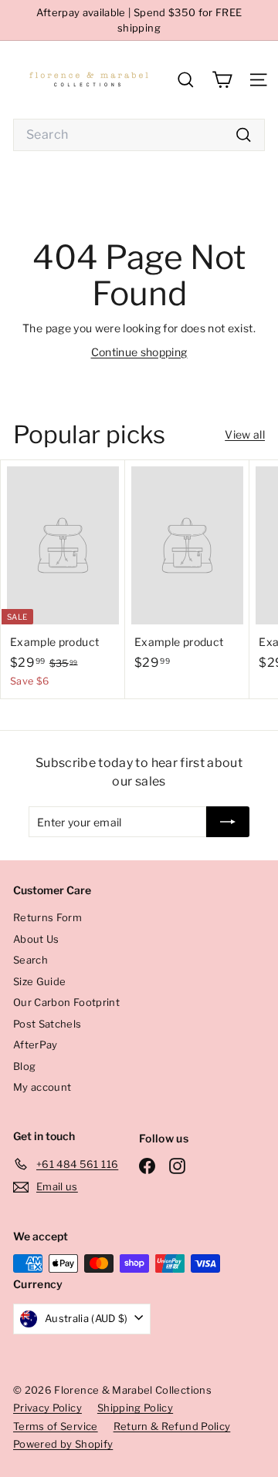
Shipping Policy (135, 1407)
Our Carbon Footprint (66, 1002)
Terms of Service (55, 1426)
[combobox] (139, 135)
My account (42, 1087)
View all (245, 434)
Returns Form (47, 917)
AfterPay (35, 1044)
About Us (36, 939)
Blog (24, 1066)
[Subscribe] (227, 821)
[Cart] (222, 80)
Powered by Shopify (63, 1444)
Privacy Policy (47, 1407)
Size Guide (39, 981)
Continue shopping (139, 351)
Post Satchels (47, 1024)
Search (30, 960)
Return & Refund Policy (172, 1426)
